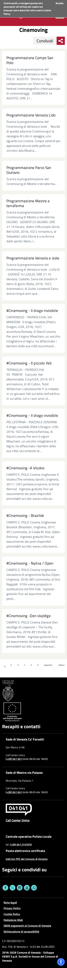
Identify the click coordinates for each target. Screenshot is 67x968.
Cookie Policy (12, 914)
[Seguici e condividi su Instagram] (20, 888)
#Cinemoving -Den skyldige (28, 615)
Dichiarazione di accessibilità (21, 931)
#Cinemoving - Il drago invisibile (32, 310)
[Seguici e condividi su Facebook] (5, 888)
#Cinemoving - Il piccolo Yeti (29, 363)
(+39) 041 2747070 (21, 845)
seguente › (48, 665)
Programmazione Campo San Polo (29, 60)
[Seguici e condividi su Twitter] (12, 888)
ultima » (61, 665)
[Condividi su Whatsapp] (34, 888)
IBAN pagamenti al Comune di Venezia (27, 925)
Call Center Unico (18, 820)
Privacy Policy (12, 908)
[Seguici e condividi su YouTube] (27, 888)
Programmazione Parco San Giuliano (28, 170)
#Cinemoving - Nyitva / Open (29, 563)
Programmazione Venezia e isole (32, 258)
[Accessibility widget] (61, 962)
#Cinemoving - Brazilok (25, 515)
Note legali (10, 902)
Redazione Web (13, 920)
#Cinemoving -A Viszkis (25, 468)
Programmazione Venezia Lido (31, 115)
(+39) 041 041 (14, 759)
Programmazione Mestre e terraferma (28, 203)
